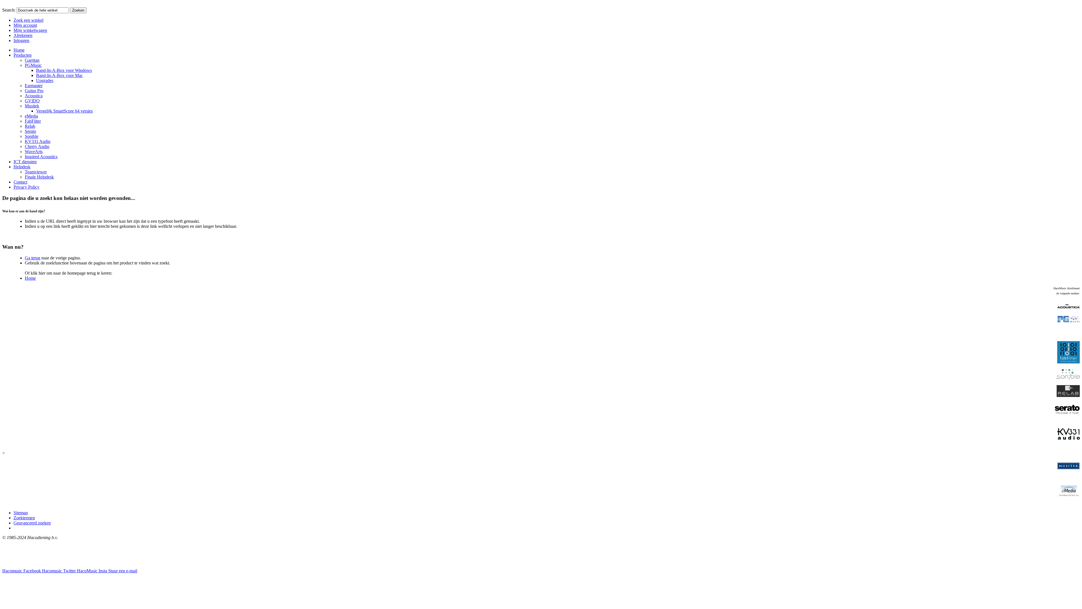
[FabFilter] (1068, 361)
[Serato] (1067, 415)
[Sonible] (1068, 378)
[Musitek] (1068, 470)
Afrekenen (23, 35)
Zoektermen (24, 517)
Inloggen (21, 40)
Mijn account (25, 25)
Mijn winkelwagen (30, 30)
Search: (8, 10)
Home (30, 278)
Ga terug (32, 257)
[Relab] (1068, 395)
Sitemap (21, 512)
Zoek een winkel (28, 20)
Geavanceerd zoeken (32, 522)
